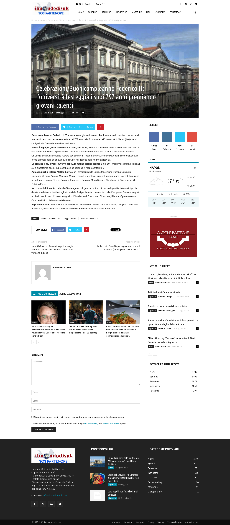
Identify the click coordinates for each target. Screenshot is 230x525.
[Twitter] (196, 4)
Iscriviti (192, 133)
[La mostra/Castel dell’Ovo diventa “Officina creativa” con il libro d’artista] (97, 461)
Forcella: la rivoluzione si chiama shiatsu (167, 306)
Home (81, 12)
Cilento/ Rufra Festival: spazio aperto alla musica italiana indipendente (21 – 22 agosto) (83, 329)
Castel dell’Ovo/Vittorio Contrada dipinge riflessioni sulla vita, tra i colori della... (123, 477)
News (39, 81)
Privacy (151, 522)
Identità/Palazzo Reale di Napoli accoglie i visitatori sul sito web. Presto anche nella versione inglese (52, 249)
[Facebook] (180, 4)
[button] (195, 12)
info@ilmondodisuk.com (55, 495)
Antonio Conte (164, 328)
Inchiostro (121, 12)
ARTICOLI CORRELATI (44, 294)
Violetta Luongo (165, 296)
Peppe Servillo (70, 219)
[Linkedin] (191, 4)
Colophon (140, 522)
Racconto (154, 390)
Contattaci (175, 12)
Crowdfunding (155, 482)
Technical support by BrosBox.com (183, 522)
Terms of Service (111, 423)
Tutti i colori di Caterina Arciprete (164, 292)
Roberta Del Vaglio (166, 310)
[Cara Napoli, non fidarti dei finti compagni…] (97, 495)
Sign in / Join (101, 4)
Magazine (137, 12)
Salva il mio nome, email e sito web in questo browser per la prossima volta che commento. (79, 417)
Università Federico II (89, 219)
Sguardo (92, 12)
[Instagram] (186, 4)
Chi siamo (160, 12)
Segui (167, 133)
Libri (148, 12)
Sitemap (160, 522)
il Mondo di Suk (46, 113)
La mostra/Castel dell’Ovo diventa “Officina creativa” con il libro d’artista (123, 461)
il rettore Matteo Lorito (51, 219)
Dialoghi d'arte (155, 491)
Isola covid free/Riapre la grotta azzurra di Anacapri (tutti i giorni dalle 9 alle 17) (118, 248)
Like (154, 133)
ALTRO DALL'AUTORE (70, 294)
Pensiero (106, 12)
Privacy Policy (91, 423)
